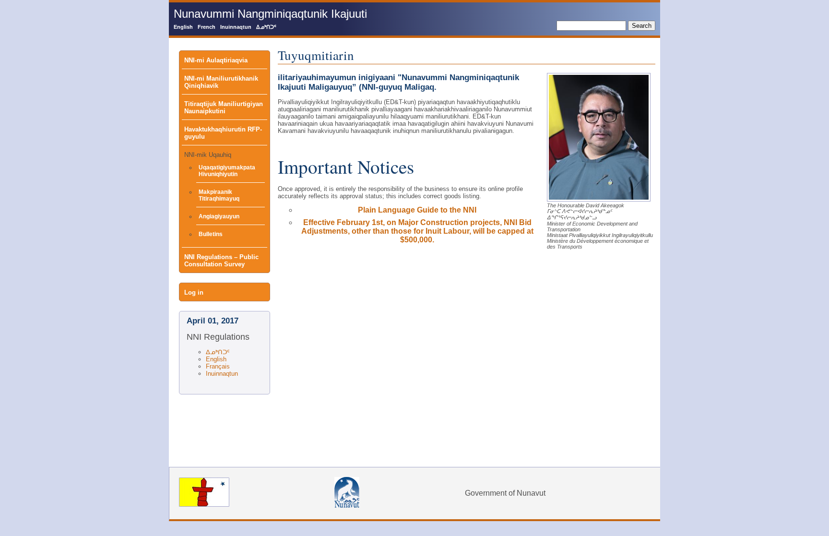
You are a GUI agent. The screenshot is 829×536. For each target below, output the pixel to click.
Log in (193, 292)
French (206, 27)
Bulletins (211, 234)
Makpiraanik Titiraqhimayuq (219, 195)
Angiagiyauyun (219, 216)
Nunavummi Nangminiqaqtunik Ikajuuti (270, 13)
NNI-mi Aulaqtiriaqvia (216, 60)
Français (218, 366)
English (183, 27)
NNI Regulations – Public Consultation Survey (221, 260)
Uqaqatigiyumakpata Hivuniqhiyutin (227, 171)
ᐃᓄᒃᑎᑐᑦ (266, 27)
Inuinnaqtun (235, 27)
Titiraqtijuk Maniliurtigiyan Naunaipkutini (223, 107)
